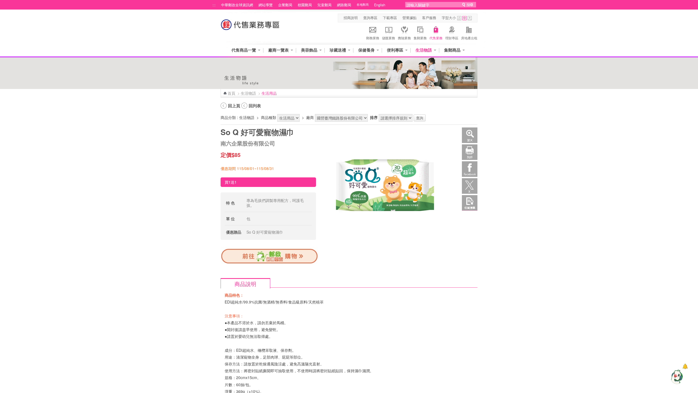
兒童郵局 (324, 4)
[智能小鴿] (676, 376)
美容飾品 (309, 50)
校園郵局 (305, 4)
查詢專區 (370, 17)
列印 (469, 152)
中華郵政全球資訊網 (237, 4)
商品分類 (228, 117)
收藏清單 (469, 203)
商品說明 (245, 284)
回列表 (255, 106)
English (379, 4)
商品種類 (268, 117)
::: (214, 4)
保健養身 (366, 50)
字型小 (459, 18)
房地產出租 (469, 37)
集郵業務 (420, 37)
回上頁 (234, 106)
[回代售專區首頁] (250, 27)
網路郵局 (344, 4)
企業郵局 (285, 4)
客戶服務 (429, 17)
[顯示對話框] (685, 366)
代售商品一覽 (243, 50)
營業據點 (409, 17)
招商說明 (351, 17)
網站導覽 (265, 4)
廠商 (310, 117)
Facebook (469, 169)
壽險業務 (404, 37)
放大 (469, 135)
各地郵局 (363, 4)
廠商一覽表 (278, 50)
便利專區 (395, 50)
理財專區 (451, 37)
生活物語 (424, 50)
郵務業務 (372, 37)
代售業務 (436, 37)
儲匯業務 (388, 37)
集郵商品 (452, 50)
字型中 (464, 18)
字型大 (470, 18)
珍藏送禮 (338, 50)
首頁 (231, 93)
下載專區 (390, 17)
